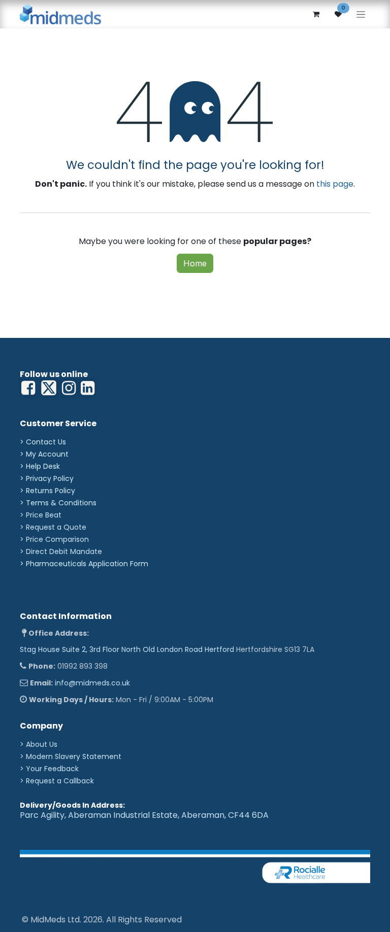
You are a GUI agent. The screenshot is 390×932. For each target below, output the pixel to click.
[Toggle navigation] (360, 14)
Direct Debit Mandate (64, 551)
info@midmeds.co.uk (92, 683)
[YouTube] (87, 388)
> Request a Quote (53, 527)
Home (195, 263)
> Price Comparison (54, 539)
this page (334, 184)
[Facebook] (28, 388)
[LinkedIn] (69, 388)
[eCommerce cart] (316, 14)
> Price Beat (40, 515)
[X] (49, 388)
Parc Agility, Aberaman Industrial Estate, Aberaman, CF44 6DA (144, 815)
